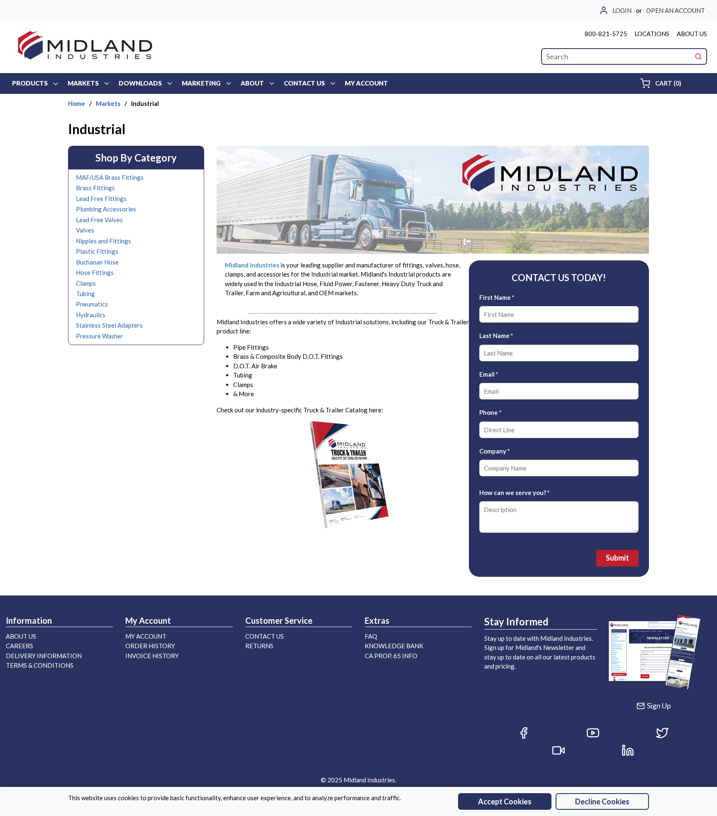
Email (488, 374)
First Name (497, 297)
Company (494, 451)
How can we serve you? (514, 492)
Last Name (496, 335)
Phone (490, 412)
